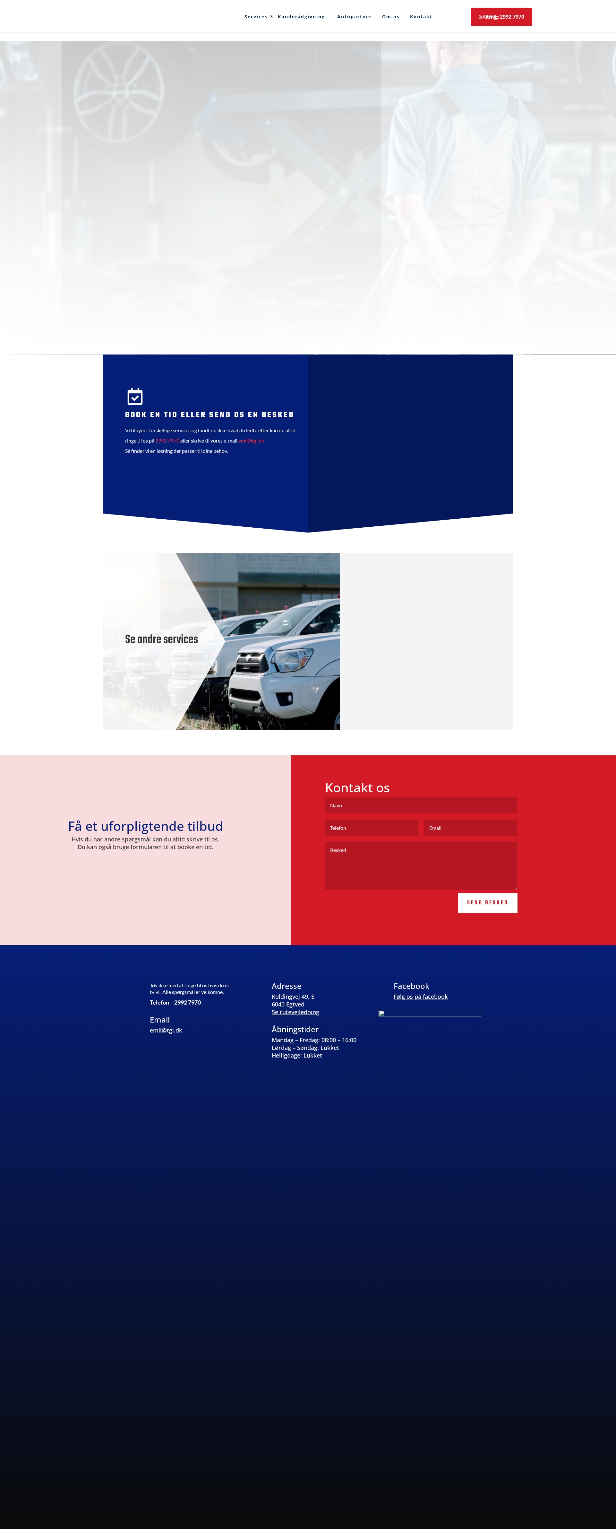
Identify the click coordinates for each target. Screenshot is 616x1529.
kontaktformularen (171, 309)
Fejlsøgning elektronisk (430, 618)
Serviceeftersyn (430, 584)
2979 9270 (284, 300)
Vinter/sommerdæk (429, 601)
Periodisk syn (430, 567)
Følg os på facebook (421, 996)
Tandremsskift (430, 635)
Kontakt (421, 16)
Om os (391, 16)
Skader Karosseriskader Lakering (430, 703)
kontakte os (343, 324)
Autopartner (354, 16)
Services (256, 16)
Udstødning (430, 669)
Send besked (461, 490)
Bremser (430, 652)
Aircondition (429, 686)
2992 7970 (167, 440)
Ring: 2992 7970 (504, 16)
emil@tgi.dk (364, 300)
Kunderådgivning (302, 16)
